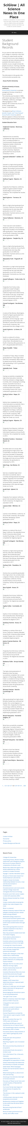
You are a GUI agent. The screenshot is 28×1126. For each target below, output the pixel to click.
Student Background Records (11, 843)
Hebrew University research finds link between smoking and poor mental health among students (14, 912)
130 (18, 786)
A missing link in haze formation (12, 945)
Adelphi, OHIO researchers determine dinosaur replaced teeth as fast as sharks (13, 982)
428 (24, 786)
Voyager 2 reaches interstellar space (13, 873)
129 (16, 786)
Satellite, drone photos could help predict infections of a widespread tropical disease (13, 959)
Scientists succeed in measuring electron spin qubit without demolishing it (12, 1009)
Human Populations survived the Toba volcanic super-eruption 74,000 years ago (14, 1015)
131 (21, 786)
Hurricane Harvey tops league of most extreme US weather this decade (12, 1089)
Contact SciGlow (7, 836)
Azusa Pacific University (9, 90)
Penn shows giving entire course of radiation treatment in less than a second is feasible (13, 928)
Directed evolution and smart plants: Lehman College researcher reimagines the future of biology (14, 890)
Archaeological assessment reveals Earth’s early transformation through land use (14, 922)
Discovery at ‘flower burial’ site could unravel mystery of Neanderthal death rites (14, 1083)
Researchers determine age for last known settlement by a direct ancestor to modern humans (13, 869)
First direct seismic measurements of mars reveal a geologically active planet (14, 1033)
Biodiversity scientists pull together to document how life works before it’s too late (13, 1103)
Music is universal (8, 908)
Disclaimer (6, 839)
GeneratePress (17, 1123)
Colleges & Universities (9, 857)
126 (8, 786)
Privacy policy (7, 841)
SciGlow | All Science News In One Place (14, 11)
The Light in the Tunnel (10, 996)
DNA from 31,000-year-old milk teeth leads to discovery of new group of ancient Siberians (14, 988)
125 (5, 786)
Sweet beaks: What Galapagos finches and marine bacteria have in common (13, 1068)
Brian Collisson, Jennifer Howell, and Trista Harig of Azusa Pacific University (12, 113)
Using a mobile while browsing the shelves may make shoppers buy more (13, 904)
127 (11, 786)
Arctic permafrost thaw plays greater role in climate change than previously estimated (14, 949)
